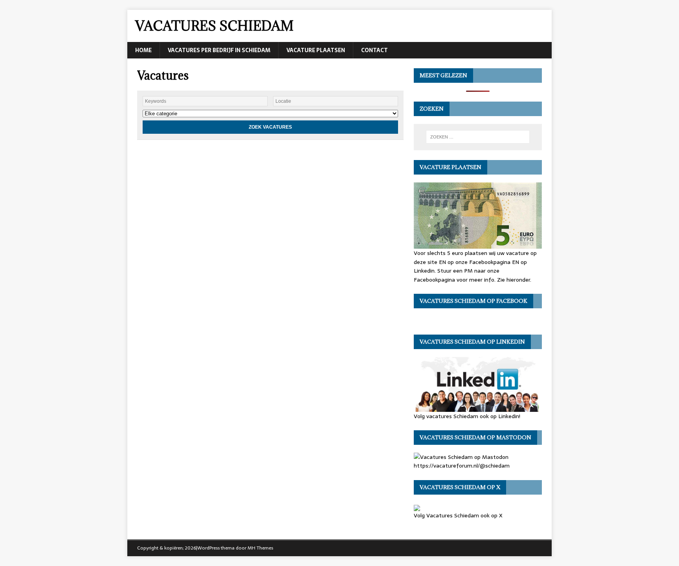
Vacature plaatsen (315, 50)
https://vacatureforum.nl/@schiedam (462, 465)
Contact (374, 50)
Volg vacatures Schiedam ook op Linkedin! (467, 416)
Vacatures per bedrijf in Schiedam (219, 50)
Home (143, 50)
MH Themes (260, 548)
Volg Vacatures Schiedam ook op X (458, 515)
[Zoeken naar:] (478, 137)
